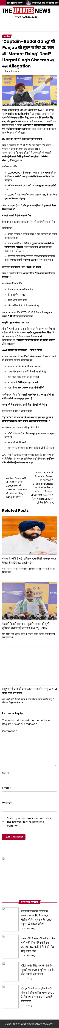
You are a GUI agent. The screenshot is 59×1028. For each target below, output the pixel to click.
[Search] (54, 27)
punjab (7, 36)
